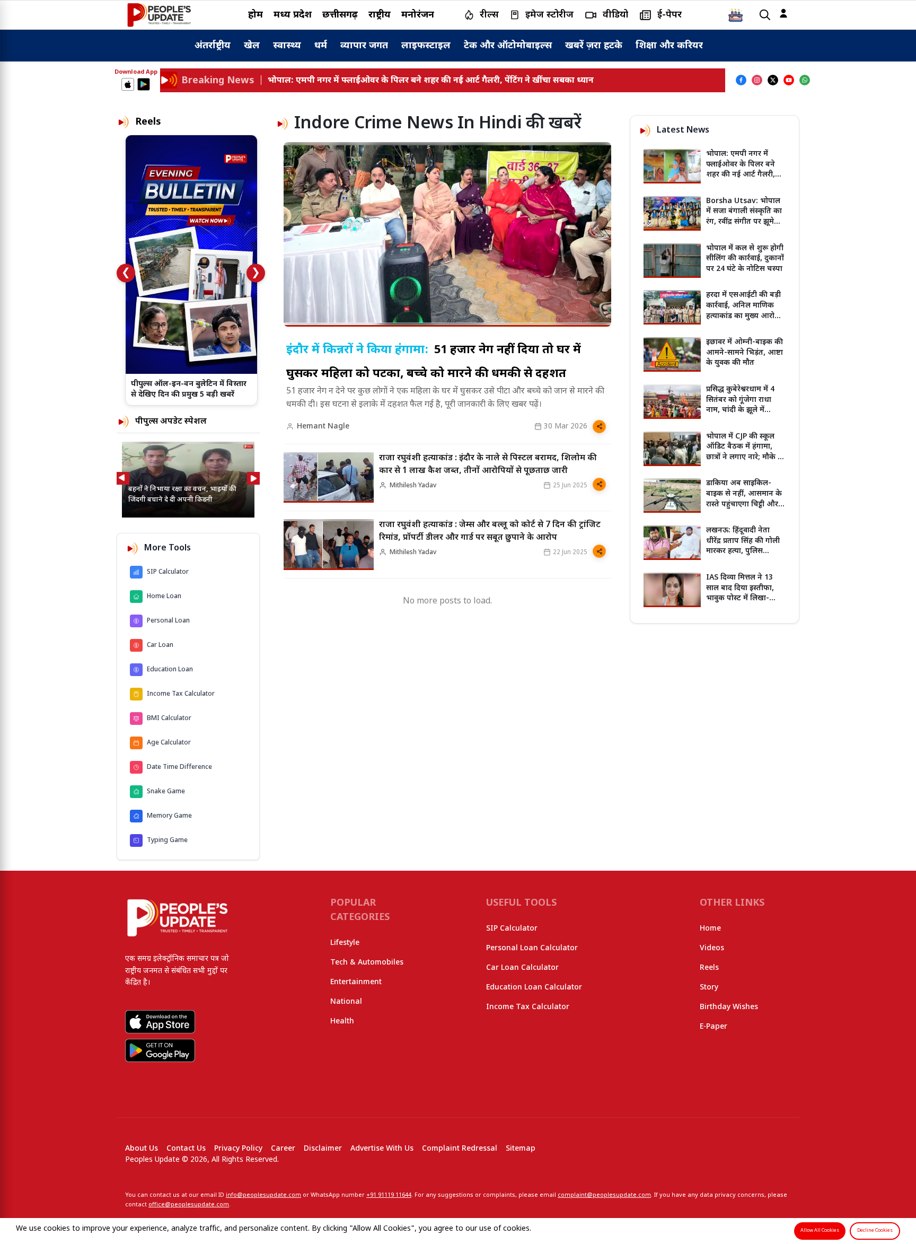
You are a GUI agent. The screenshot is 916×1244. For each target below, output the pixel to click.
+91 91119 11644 (388, 1195)
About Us (141, 1149)
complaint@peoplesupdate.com (604, 1195)
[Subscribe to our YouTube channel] (788, 80)
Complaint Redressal (459, 1149)
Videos (712, 948)
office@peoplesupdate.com (188, 1204)
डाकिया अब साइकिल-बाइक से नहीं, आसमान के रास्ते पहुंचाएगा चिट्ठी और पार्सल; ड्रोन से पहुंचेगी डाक (745, 499)
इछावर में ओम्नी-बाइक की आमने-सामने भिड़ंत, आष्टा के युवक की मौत (744, 352)
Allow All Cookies (819, 1231)
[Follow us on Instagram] (757, 80)
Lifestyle (344, 943)
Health (342, 1022)
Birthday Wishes (729, 1007)
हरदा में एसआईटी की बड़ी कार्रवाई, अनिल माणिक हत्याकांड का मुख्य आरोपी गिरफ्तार (743, 310)
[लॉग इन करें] (783, 13)
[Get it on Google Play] (143, 84)
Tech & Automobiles (366, 963)
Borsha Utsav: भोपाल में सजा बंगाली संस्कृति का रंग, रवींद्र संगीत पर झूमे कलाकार (744, 217)
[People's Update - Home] (159, 15)
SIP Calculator (512, 929)
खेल (252, 46)
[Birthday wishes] (736, 15)
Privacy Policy (238, 1149)
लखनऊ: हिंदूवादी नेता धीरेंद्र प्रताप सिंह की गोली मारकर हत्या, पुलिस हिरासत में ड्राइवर (743, 546)
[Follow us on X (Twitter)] (773, 80)
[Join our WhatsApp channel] (804, 80)
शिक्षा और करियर (669, 46)
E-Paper (713, 1027)
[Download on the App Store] (127, 84)
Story (709, 988)
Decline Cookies (875, 1231)
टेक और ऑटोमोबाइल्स (508, 46)
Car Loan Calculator (522, 968)
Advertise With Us (381, 1149)
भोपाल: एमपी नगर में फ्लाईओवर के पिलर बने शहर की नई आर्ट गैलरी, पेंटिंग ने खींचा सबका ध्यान (745, 169)
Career (283, 1149)
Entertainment (356, 982)
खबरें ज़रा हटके (593, 46)
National (346, 1002)
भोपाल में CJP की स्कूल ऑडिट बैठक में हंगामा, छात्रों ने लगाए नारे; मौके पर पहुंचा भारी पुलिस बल (746, 452)
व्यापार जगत (364, 46)
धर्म (320, 46)
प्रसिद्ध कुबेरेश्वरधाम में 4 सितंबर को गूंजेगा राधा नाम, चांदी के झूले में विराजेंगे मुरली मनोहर (740, 405)
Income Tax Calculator (527, 1007)
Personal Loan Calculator (532, 948)
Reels (709, 968)
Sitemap (520, 1149)
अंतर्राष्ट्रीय (213, 46)
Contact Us (186, 1149)
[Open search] (765, 15)
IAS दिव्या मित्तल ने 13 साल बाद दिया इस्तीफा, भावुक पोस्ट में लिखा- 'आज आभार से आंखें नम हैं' (743, 598)
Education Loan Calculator (534, 988)
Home (710, 929)
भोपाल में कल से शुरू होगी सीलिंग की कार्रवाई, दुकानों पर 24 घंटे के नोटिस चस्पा (745, 258)
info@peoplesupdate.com (263, 1195)
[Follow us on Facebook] (741, 80)
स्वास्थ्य (287, 46)
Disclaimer (323, 1149)
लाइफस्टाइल (426, 46)
